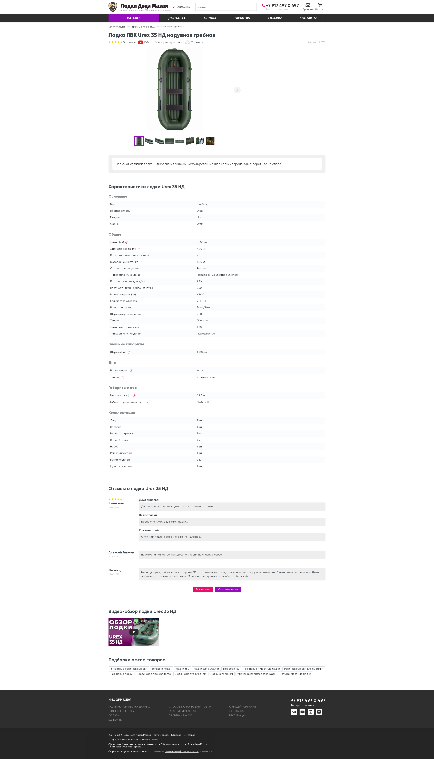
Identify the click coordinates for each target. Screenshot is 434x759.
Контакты (308, 18)
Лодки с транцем (221, 673)
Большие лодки (161, 668)
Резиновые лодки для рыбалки (303, 668)
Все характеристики (168, 42)
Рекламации (237, 715)
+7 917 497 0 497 (308, 702)
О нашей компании (242, 706)
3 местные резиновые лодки (129, 668)
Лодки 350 (182, 668)
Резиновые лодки (122, 673)
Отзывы (275, 18)
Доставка (177, 18)
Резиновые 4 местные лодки (262, 668)
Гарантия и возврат (182, 711)
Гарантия (242, 18)
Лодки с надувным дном (190, 673)
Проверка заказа (180, 715)
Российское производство (154, 673)
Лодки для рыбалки (206, 668)
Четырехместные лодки (295, 673)
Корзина (319, 9)
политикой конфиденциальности (182, 751)
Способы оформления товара (190, 706)
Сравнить (308, 9)
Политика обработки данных (129, 706)
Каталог (134, 18)
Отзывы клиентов (121, 711)
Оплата (210, 18)
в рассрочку (231, 668)
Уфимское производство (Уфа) (256, 673)
